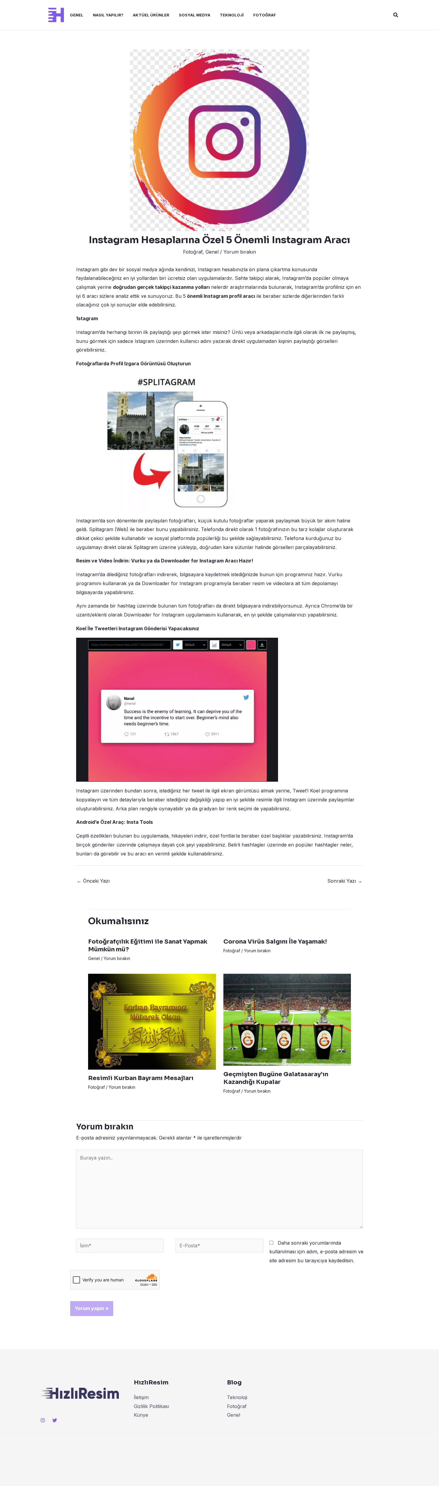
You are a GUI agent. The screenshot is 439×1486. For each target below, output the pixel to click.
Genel (76, 15)
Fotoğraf (264, 15)
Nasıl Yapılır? (108, 15)
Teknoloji (232, 15)
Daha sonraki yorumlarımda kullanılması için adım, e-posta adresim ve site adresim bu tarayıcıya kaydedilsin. (316, 1251)
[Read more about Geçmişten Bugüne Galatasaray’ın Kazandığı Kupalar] (287, 1019)
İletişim (141, 1397)
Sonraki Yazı (344, 881)
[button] (396, 15)
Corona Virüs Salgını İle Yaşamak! (275, 941)
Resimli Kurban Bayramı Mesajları (141, 1078)
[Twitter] (54, 1420)
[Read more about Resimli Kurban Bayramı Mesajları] (152, 1021)
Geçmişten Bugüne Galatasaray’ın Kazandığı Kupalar (275, 1078)
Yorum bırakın (239, 252)
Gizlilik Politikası (151, 1406)
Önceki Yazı (93, 881)
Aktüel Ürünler (151, 15)
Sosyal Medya (194, 15)
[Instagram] (42, 1420)
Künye (141, 1415)
